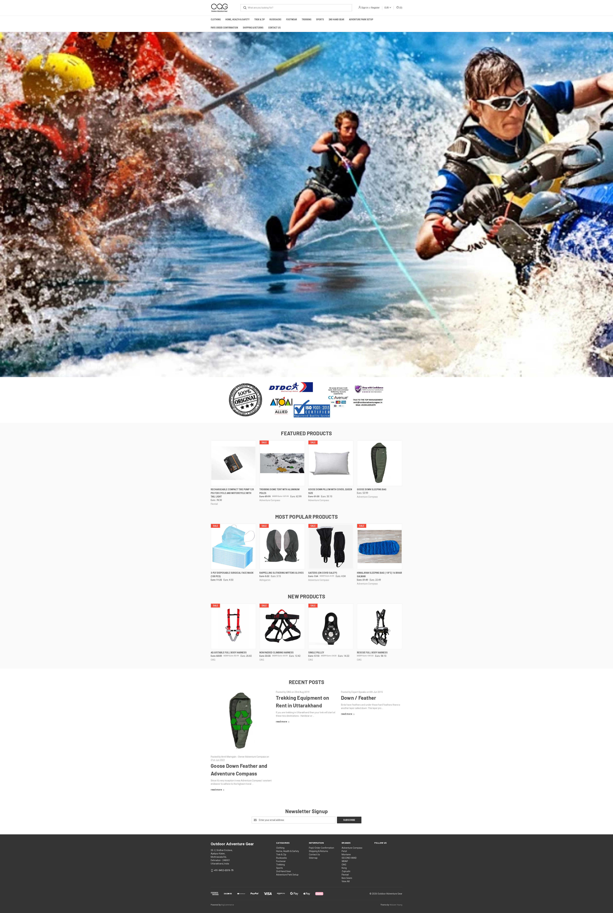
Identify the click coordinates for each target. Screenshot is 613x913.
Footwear (291, 19)
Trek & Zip (259, 19)
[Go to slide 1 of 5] (300, 371)
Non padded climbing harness (276, 652)
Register (375, 7)
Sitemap (313, 858)
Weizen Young (396, 905)
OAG (344, 864)
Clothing (216, 19)
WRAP (345, 861)
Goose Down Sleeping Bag (371, 489)
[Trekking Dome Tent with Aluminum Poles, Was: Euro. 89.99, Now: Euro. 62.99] (282, 463)
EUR (387, 7)
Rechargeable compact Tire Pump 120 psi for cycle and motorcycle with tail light (232, 493)
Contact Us (274, 27)
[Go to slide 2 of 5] (303, 371)
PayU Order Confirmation (224, 27)
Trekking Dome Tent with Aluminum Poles (279, 491)
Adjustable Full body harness (229, 652)
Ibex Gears (347, 878)
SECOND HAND (349, 858)
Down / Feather (358, 698)
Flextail (345, 874)
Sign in (364, 7)
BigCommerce (227, 905)
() (400, 7)
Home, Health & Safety (237, 19)
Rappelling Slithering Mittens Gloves (281, 572)
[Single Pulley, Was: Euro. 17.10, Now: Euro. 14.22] (331, 626)
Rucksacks (275, 19)
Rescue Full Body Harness (372, 652)
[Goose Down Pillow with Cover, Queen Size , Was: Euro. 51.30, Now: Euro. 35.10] (331, 463)
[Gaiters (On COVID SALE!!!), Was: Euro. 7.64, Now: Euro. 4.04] (331, 546)
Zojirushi (346, 871)
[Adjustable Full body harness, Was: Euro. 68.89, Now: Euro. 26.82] (233, 626)
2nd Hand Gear (336, 19)
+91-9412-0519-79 (223, 870)
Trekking (306, 19)
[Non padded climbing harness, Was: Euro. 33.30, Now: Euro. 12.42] (282, 626)
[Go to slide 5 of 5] (610, 201)
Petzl (344, 851)
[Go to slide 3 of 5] (3, 201)
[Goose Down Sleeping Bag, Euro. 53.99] (380, 463)
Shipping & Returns (253, 27)
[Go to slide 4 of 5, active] (309, 371)
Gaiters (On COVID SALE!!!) (322, 572)
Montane (346, 854)
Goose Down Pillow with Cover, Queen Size (330, 491)
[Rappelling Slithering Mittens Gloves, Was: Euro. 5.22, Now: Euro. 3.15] (282, 546)
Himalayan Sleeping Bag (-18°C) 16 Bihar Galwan (379, 574)
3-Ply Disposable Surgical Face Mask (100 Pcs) (232, 574)
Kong (344, 868)
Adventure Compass (352, 848)
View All (346, 881)
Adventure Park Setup (361, 19)
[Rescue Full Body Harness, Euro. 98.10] (380, 626)
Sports (320, 19)
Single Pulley (316, 652)
